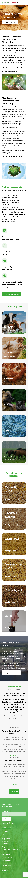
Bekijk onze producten (12, 294)
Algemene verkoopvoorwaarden (10, 849)
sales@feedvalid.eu (7, 826)
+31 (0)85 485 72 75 (7, 857)
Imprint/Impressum (6, 863)
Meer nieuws (14, 791)
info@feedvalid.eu (6, 841)
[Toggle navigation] (25, 2)
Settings (4, 834)
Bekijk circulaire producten (10, 71)
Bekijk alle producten (9, 22)
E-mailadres (5, 811)
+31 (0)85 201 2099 (6, 827)
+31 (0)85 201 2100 (6, 843)
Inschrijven (6, 818)
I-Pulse (9, 865)
